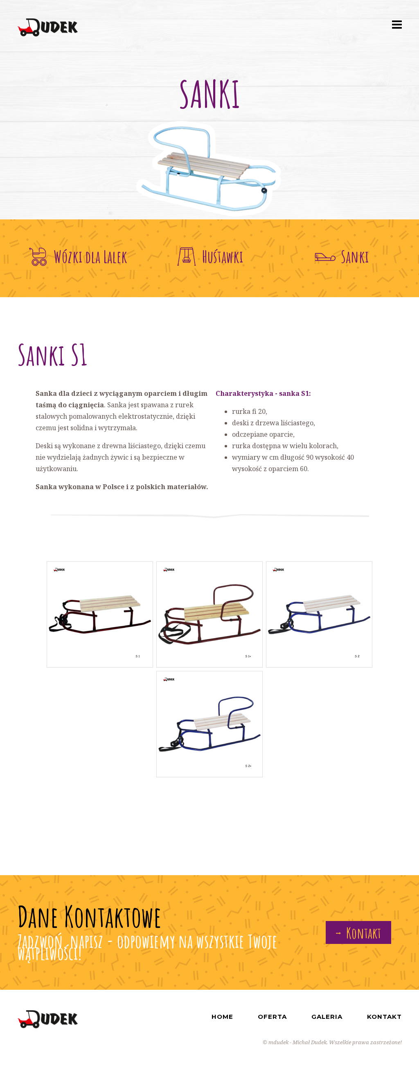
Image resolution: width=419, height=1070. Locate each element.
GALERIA (326, 1016)
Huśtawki (222, 256)
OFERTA (272, 1016)
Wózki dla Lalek (90, 256)
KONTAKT (384, 1016)
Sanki (355, 256)
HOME (222, 1016)
